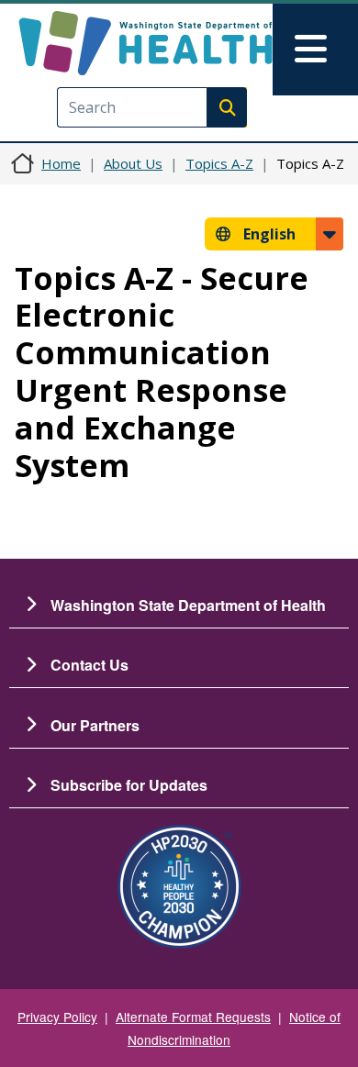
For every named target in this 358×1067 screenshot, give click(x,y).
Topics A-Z (219, 163)
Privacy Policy (57, 1016)
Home (61, 163)
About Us (133, 163)
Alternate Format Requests (193, 1016)
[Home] (145, 43)
